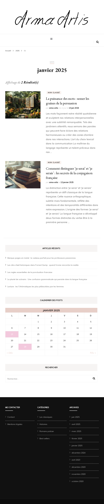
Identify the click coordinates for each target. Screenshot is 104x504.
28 (25, 347)
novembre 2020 (78, 474)
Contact (11, 417)
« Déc (10, 352)
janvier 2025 (77, 445)
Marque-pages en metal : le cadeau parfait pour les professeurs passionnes (41, 258)
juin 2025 (75, 417)
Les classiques (46, 417)
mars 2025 (76, 431)
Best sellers (45, 438)
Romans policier (47, 431)
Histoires (43, 424)
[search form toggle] (97, 42)
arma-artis (53, 108)
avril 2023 (76, 460)
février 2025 (77, 438)
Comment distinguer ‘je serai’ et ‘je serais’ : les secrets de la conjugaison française (69, 173)
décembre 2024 (78, 453)
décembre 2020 (78, 467)
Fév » (93, 352)
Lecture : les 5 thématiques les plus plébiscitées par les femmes (35, 286)
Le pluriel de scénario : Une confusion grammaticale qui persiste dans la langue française (47, 279)
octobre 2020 (77, 481)
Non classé (54, 93)
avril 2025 (76, 424)
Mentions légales (14, 424)
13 (12, 334)
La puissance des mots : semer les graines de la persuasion (67, 100)
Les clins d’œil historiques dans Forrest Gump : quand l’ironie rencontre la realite (43, 265)
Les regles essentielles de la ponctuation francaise (29, 272)
